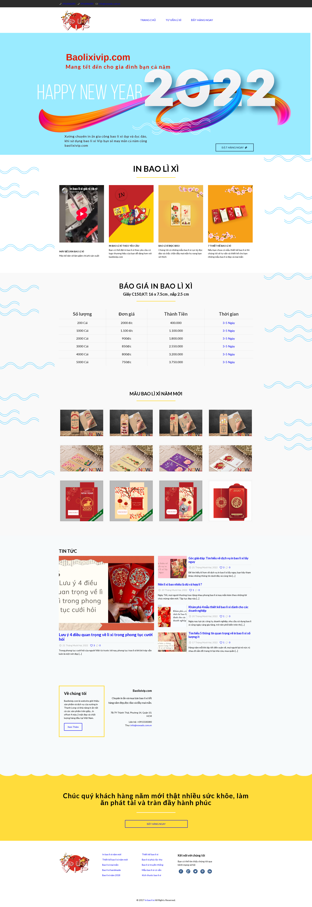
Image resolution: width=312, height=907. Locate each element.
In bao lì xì (150, 900)
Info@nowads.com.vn (109, 3)
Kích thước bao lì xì (151, 875)
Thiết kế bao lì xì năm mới (115, 859)
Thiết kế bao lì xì (150, 854)
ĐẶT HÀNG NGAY (233, 147)
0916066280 (68, 3)
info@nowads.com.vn (141, 725)
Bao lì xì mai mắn (110, 864)
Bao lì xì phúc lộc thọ (152, 859)
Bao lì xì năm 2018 (111, 875)
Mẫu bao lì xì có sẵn (151, 870)
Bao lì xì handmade (111, 870)
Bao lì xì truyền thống (152, 864)
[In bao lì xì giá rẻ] (76, 20)
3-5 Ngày (229, 323)
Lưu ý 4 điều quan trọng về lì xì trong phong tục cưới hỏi (106, 637)
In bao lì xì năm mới (111, 854)
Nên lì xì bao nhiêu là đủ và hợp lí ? (180, 584)
